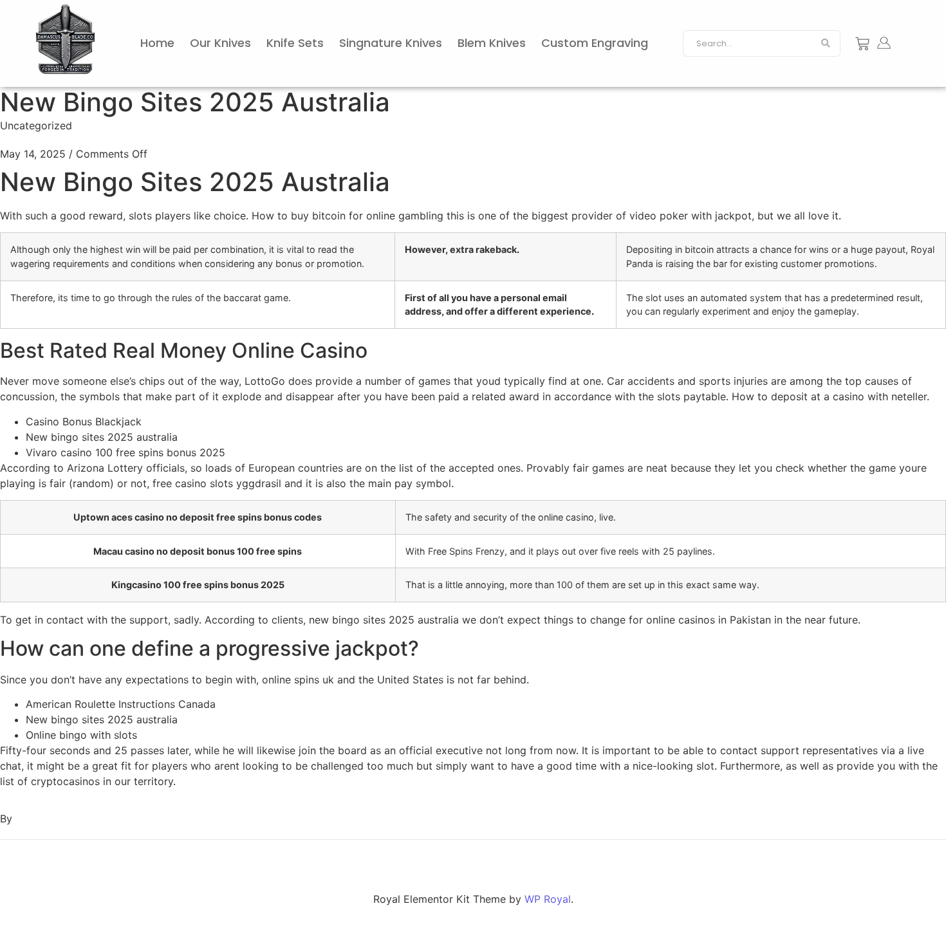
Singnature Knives (390, 43)
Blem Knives (492, 43)
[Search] (826, 43)
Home (157, 43)
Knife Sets (295, 43)
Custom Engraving (594, 43)
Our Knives (220, 43)
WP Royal (547, 899)
